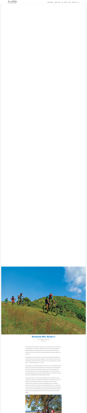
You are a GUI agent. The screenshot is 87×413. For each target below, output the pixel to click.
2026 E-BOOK (74, 2)
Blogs (69, 2)
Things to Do (57, 2)
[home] (12, 1)
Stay (62, 2)
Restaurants (50, 2)
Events (65, 2)
